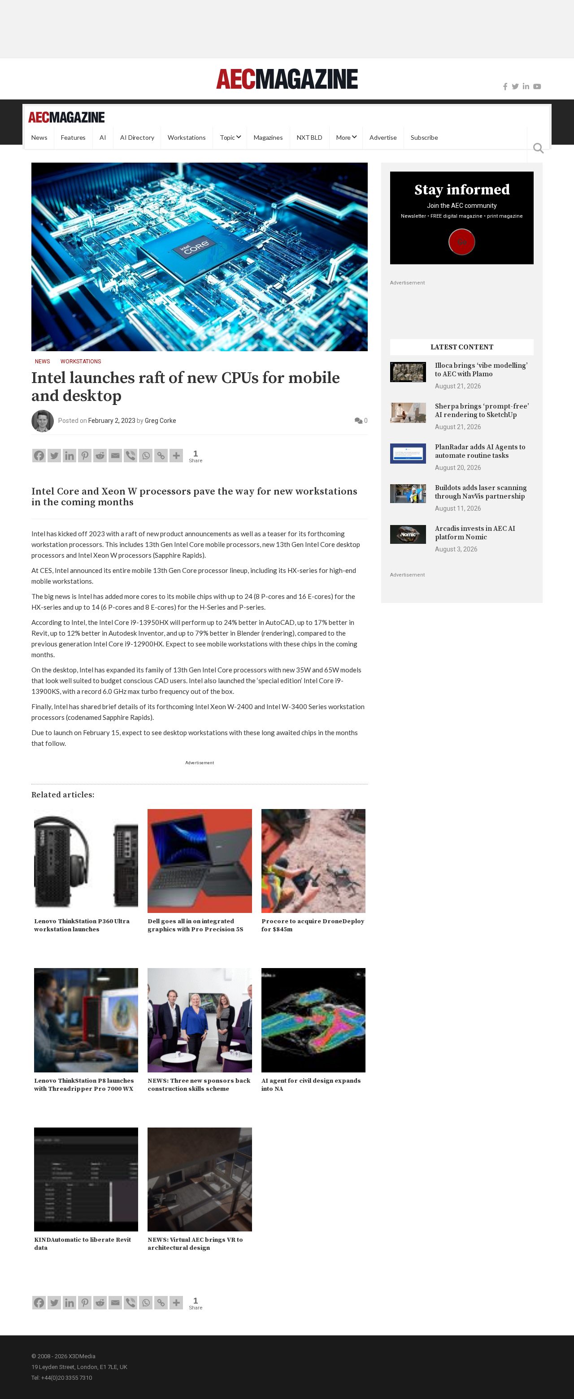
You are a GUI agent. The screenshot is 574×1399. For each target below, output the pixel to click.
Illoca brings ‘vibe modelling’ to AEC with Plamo (481, 370)
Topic (227, 138)
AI (103, 138)
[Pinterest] (84, 455)
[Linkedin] (69, 455)
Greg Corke (160, 420)
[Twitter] (515, 86)
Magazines (268, 138)
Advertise (383, 138)
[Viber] (130, 455)
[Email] (115, 455)
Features (73, 138)
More (343, 138)
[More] (176, 455)
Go (462, 242)
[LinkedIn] (526, 86)
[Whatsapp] (145, 455)
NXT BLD (309, 138)
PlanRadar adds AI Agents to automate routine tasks (480, 451)
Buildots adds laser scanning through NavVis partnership (481, 492)
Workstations (186, 138)
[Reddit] (100, 455)
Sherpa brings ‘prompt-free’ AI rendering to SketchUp (482, 410)
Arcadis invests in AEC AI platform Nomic (475, 533)
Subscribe (424, 138)
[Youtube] (537, 86)
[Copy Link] (161, 455)
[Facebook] (505, 86)
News (39, 138)
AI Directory (137, 138)
